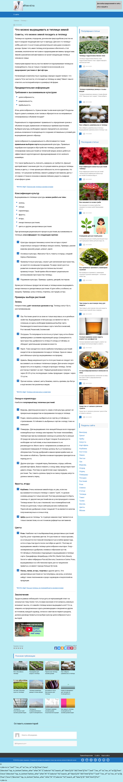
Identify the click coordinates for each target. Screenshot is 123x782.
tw (99, 759)
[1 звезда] (14, 648)
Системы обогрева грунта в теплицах (19, 691)
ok (82, 759)
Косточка (83, 452)
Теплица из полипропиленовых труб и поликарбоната (35, 710)
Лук (80, 462)
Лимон (82, 455)
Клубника (83, 449)
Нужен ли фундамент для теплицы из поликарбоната (67, 692)
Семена (82, 488)
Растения (83, 481)
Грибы (81, 439)
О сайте (16, 14)
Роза (81, 484)
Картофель (83, 445)
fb (91, 759)
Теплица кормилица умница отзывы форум (36, 691)
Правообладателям (86, 755)
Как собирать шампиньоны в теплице (68, 672)
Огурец (82, 471)
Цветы (82, 507)
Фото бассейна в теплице (18, 672)
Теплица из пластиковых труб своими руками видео (19, 710)
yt (86, 759)
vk (108, 759)
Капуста (82, 442)
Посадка (82, 478)
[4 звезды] (21, 648)
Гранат (82, 436)
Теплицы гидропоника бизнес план (92, 56)
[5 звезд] (23, 648)
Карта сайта (106, 755)
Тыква (81, 501)
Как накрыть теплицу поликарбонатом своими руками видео (67, 710)
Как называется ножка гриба (90, 202)
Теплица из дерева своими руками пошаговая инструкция (52, 710)
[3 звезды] (18, 648)
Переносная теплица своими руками (51, 672)
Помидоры (83, 475)
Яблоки (82, 510)
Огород (82, 468)
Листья (82, 458)
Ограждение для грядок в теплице (34, 672)
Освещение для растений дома (90, 236)
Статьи (82, 491)
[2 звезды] (16, 648)
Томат (81, 497)
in (103, 759)
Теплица (82, 494)
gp (95, 759)
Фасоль (82, 504)
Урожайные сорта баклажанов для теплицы (50, 692)
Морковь (82, 465)
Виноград (83, 432)
